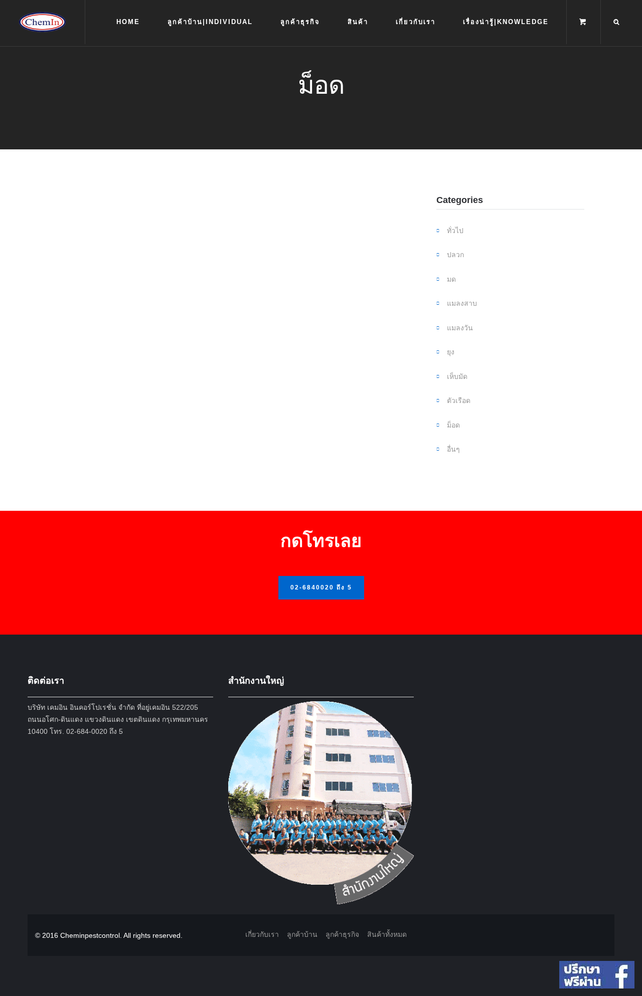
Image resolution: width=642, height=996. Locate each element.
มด (451, 279)
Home (128, 22)
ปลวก (455, 255)
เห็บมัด (457, 376)
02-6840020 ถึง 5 (321, 587)
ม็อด (453, 425)
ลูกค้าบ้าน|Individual (210, 22)
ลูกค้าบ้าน (302, 934)
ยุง (450, 352)
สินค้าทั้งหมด (387, 934)
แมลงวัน (460, 328)
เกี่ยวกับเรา (415, 22)
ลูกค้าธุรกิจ (300, 22)
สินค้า (358, 22)
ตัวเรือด (458, 400)
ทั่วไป (455, 231)
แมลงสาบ (462, 303)
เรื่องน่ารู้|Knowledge (506, 22)
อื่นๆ (453, 449)
